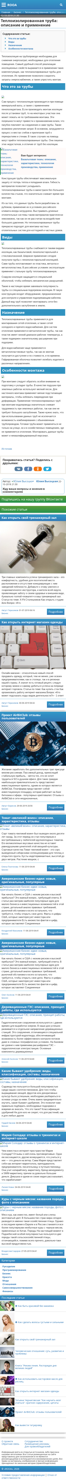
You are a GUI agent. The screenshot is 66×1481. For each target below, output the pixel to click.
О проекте (7, 1441)
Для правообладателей (37, 1446)
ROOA (12, 5)
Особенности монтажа (20, 48)
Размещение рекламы (37, 1444)
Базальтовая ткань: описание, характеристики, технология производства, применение (38, 163)
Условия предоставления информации (23, 1474)
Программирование (14, 1269)
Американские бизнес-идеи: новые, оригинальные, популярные (29, 880)
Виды (11, 41)
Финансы (7, 1291)
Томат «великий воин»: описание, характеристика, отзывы (28, 819)
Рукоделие (8, 1266)
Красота (7, 1277)
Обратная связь (10, 1444)
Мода (5, 1280)
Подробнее (56, 612)
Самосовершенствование (17, 1287)
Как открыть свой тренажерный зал (29, 518)
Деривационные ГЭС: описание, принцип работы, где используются (33, 1008)
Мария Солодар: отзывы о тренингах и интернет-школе (31, 1136)
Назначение (15, 45)
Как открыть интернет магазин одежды (32, 622)
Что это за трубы (17, 38)
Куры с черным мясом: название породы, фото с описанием (33, 1200)
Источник (7, 448)
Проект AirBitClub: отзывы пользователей (21, 716)
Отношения (9, 1284)
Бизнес (5, 613)
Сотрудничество (34, 1441)
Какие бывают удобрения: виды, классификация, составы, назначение (31, 1072)
